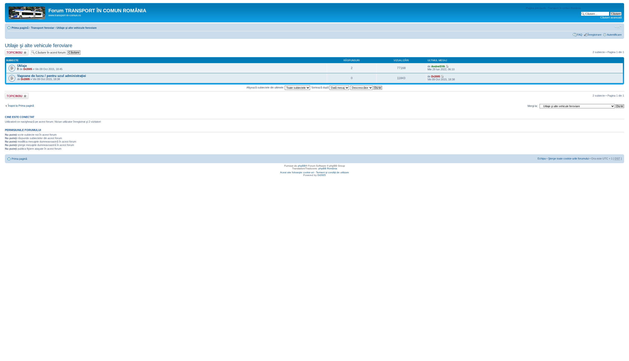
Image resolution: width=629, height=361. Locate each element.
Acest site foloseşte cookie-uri (297, 172)
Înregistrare (594, 34)
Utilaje (22, 66)
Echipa (542, 158)
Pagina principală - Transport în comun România (553, 8)
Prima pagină (20, 27)
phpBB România (327, 168)
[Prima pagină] (27, 12)
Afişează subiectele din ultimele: (265, 87)
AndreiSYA (438, 66)
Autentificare (614, 34)
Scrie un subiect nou (14, 52)
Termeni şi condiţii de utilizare (332, 172)
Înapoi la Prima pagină (21, 105)
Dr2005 (27, 69)
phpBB (302, 165)
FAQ (579, 34)
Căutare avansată (611, 17)
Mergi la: (533, 105)
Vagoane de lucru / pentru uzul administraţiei (51, 76)
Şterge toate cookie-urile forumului (568, 158)
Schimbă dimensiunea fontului (618, 27)
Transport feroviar (42, 27)
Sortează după (320, 87)
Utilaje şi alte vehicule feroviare (77, 27)
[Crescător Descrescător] (366, 87)
